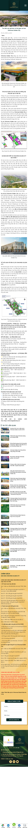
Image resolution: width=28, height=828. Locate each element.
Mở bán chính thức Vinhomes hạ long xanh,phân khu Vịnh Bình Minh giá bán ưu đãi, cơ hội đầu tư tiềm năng (18, 486)
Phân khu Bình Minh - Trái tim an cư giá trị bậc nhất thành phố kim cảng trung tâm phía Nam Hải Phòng (18, 536)
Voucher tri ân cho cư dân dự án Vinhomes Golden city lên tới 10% (17, 429)
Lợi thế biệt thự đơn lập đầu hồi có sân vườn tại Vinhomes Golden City (17, 559)
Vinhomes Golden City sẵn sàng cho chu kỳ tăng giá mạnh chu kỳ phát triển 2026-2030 (18, 550)
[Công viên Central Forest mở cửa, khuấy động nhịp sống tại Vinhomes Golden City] (5, 473)
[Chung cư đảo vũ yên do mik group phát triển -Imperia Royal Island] (5, 466)
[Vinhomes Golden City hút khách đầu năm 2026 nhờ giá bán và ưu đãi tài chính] (5, 530)
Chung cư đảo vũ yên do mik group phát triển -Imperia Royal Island (18, 465)
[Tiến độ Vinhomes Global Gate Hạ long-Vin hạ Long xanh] (5, 516)
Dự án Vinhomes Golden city (8, 121)
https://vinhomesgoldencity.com (12, 420)
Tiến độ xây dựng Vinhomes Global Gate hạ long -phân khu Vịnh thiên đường (18, 480)
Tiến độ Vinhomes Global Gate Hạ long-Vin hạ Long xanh (17, 516)
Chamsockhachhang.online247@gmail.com (13, 752)
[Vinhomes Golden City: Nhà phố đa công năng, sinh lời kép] (5, 451)
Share (3, 35)
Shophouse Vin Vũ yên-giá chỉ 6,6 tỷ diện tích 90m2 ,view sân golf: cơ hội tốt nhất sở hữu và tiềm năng (18, 523)
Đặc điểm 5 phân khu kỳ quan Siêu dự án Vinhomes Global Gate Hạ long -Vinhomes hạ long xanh (18, 493)
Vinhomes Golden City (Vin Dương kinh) (12, 39)
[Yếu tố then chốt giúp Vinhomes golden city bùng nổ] (5, 459)
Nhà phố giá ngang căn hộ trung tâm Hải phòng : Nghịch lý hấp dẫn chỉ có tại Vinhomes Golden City (18, 445)
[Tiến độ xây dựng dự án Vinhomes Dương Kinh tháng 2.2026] (5, 508)
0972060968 (6, 750)
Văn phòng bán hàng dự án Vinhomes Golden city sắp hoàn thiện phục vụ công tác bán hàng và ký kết (14, 85)
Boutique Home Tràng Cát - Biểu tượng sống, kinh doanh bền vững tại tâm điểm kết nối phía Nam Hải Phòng (18, 542)
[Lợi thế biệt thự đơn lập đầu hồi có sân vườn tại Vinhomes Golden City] (5, 560)
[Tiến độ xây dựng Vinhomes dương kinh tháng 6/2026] (5, 438)
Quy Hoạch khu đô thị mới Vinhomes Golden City (14, 151)
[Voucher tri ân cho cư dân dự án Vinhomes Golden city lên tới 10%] (5, 430)
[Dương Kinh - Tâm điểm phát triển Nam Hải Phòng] (5, 567)
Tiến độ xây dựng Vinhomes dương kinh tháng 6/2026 (17, 436)
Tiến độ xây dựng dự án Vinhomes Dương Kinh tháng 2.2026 (17, 505)
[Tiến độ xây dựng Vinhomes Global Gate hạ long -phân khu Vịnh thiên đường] (5, 480)
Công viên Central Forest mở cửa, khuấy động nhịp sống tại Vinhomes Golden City (18, 472)
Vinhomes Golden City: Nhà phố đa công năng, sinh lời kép (18, 451)
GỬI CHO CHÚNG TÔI (14, 719)
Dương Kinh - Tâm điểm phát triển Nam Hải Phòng (17, 566)
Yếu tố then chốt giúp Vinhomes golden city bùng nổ (17, 457)
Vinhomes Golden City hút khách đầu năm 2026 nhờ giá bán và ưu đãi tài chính (18, 530)
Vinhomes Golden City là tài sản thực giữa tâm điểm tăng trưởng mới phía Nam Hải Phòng (18, 500)
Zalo (14, 761)
